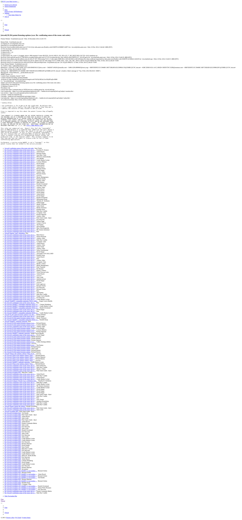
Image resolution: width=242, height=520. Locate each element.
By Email (18, 517)
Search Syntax (9, 11)
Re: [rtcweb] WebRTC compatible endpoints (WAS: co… (22, 304)
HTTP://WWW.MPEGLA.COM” (34, 125)
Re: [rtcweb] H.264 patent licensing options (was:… (20, 318)
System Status (26, 517)
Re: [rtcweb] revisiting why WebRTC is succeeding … (21, 471)
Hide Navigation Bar (11, 496)
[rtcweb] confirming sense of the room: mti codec (19, 148)
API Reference (17, 11)
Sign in (7, 16)
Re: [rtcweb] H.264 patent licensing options (18, 328)
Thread (7, 30)
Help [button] (6, 10)
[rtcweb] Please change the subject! (15, 406)
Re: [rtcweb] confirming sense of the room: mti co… (20, 150)
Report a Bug (10, 517)
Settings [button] (7, 13)
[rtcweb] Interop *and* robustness (15, 233)
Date (6, 25)
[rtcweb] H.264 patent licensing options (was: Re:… (20, 314)
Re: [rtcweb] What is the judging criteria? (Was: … (20, 355)
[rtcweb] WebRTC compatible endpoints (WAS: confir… (21, 301)
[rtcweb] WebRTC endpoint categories (16, 321)
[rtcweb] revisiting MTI (12, 411)
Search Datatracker (10, 6)
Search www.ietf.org (11, 5)
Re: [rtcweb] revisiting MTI (13, 372)
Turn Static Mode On (14, 15)
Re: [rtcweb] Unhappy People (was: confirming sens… (21, 381)
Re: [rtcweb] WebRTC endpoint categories (17, 333)
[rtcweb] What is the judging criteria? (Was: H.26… (20, 353)
